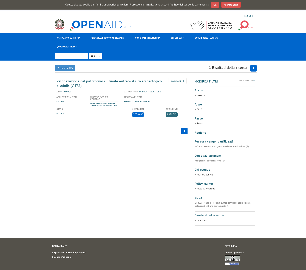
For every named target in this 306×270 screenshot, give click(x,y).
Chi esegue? (177, 37)
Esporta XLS (66, 68)
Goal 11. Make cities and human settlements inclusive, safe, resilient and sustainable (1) (223, 204)
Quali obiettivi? (66, 46)
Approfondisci (231, 4)
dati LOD (176, 81)
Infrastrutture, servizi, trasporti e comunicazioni (103, 104)
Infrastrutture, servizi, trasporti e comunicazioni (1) (222, 146)
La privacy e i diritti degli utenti (69, 252)
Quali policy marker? (207, 37)
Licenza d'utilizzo (61, 256)
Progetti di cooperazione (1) (210, 160)
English (248, 16)
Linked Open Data (234, 252)
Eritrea (60, 101)
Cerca (96, 56)
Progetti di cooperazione (137, 101)
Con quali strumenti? (147, 37)
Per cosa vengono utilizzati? (107, 37)
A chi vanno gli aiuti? (68, 37)
